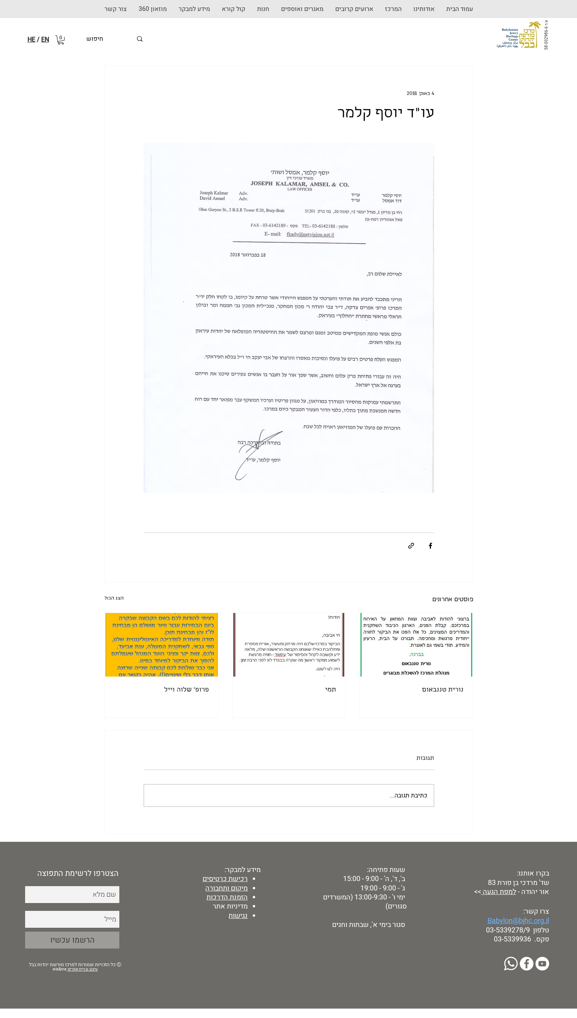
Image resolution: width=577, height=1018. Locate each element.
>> (477, 892)
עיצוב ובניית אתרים (83, 969)
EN (45, 39)
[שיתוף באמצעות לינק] (411, 545)
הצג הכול (114, 598)
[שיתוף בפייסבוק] (430, 545)
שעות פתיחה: (385, 870)
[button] (263, 9)
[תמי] (289, 645)
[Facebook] (526, 964)
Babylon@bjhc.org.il (518, 921)
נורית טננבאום (443, 690)
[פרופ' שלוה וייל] (161, 645)
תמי (330, 690)
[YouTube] (542, 964)
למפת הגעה (498, 892)
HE (31, 39)
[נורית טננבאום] (416, 645)
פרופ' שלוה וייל (186, 690)
